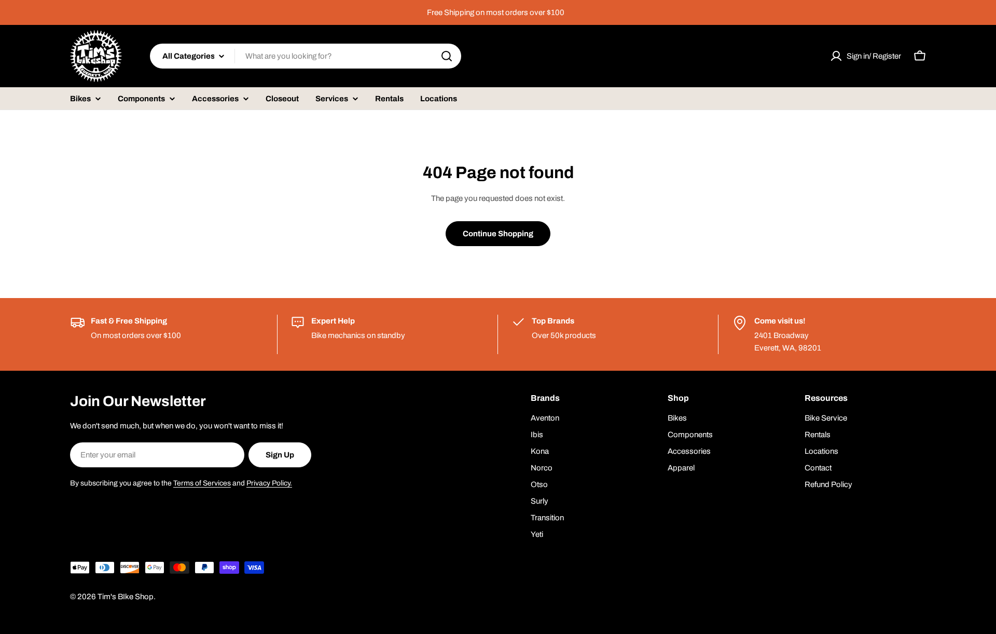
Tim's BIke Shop (126, 596)
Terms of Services (202, 483)
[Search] (446, 56)
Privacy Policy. (269, 483)
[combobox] (305, 56)
